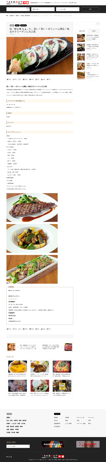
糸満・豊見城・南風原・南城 (14, 426)
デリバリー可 (80, 417)
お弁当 (56, 420)
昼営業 (56, 417)
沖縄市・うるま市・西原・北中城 (15, 423)
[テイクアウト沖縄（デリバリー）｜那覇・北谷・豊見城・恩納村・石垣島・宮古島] (53, 457)
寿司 (89, 423)
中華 (89, 420)
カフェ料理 (68, 423)
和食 (66, 420)
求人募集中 (57, 426)
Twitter (7, 456)
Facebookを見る (13, 299)
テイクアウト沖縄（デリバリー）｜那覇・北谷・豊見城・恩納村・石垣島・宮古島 (51, 459)
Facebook (11, 456)
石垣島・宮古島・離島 (12, 432)
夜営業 (22, 15)
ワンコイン (91, 417)
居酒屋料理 (27, 15)
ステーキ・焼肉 (81, 423)
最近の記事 (82, 31)
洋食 (78, 420)
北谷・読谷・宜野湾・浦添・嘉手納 (16, 420)
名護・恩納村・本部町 (12, 429)
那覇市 (17, 15)
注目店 (93, 31)
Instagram (9, 456)
